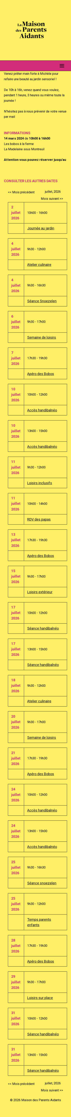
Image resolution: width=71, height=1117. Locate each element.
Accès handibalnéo (42, 410)
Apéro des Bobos (40, 374)
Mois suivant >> (52, 199)
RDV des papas (39, 519)
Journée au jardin (40, 228)
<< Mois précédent (21, 192)
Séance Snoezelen (42, 301)
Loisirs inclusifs (39, 483)
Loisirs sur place (40, 998)
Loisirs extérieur (39, 592)
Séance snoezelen (41, 883)
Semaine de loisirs (41, 337)
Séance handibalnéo (43, 628)
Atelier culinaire (39, 265)
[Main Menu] (62, 66)
